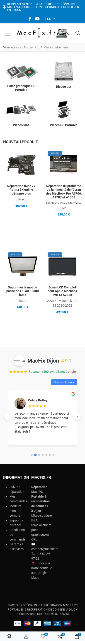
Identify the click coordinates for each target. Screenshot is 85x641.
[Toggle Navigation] (7, 33)
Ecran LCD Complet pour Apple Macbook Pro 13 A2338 (62, 291)
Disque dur (63, 86)
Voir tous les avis (64, 382)
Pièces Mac (21, 125)
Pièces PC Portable (64, 125)
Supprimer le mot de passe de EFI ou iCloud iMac (22, 291)
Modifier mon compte (15, 510)
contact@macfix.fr (44, 549)
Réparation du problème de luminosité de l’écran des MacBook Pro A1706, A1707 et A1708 (64, 191)
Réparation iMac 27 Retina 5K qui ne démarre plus (21, 189)
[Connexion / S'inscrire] (26, 636)
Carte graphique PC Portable (21, 88)
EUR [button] (48, 19)
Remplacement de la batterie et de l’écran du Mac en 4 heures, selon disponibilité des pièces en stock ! (43, 7)
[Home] (9, 636)
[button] (78, 33)
